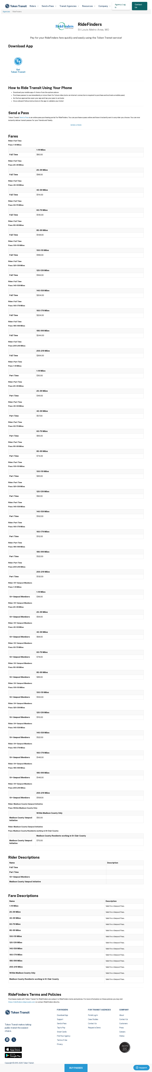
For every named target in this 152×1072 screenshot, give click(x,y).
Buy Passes (76, 1068)
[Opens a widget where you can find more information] (141, 1068)
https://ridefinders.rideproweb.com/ (21, 1002)
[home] (16, 6)
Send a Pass (24, 117)
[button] (34, 6)
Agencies (6, 12)
